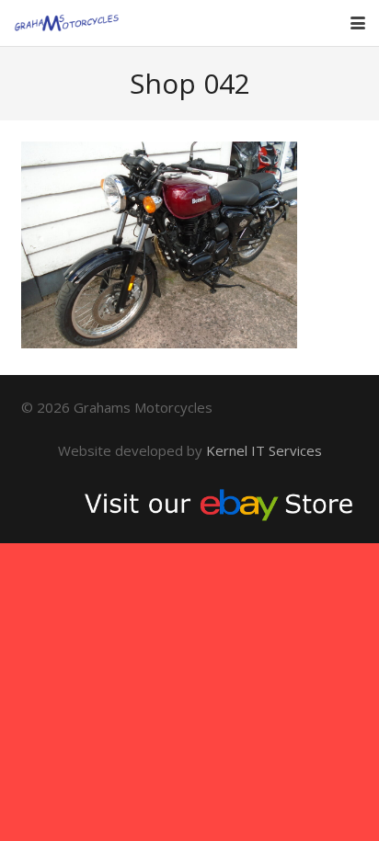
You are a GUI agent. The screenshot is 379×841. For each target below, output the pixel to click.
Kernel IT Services (264, 450)
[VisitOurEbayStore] (190, 503)
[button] (357, 23)
